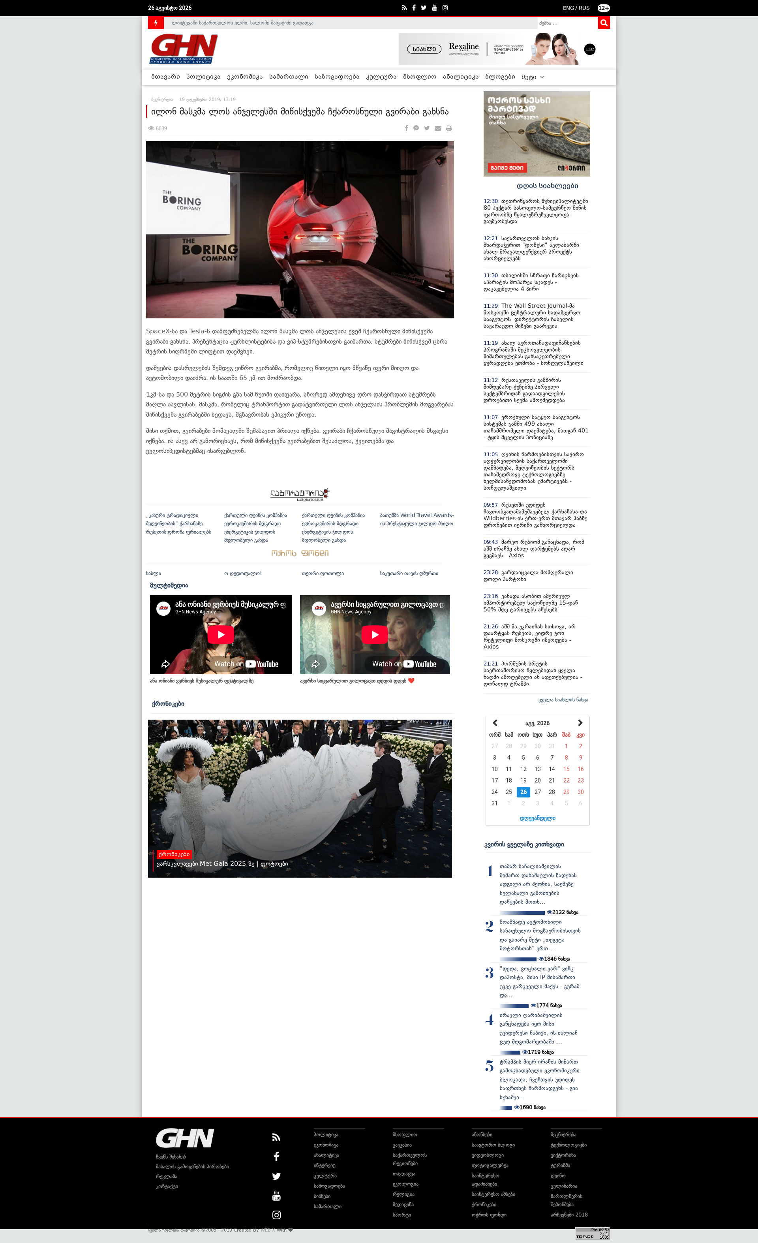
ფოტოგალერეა (490, 1165)
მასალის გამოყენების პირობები (192, 1167)
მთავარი (165, 77)
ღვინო (558, 1176)
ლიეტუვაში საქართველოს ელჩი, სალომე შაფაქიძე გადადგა (242, 23)
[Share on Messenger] (416, 129)
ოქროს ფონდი (489, 1215)
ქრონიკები (168, 703)
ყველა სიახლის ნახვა (563, 700)
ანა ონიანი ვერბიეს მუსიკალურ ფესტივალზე (201, 681)
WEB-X (268, 1230)
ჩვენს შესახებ (171, 1157)
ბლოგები (500, 77)
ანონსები (482, 1135)
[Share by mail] (438, 129)
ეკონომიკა (245, 77)
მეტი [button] (530, 77)
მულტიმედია (169, 585)
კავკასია (402, 1145)
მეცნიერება (563, 1135)
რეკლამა (166, 1176)
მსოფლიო (420, 77)
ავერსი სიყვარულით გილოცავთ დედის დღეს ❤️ (357, 681)
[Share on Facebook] (406, 129)
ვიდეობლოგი (488, 1155)
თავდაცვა (404, 1174)
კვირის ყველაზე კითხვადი (524, 844)
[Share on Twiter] (427, 129)
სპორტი (402, 1215)
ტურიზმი (560, 1165)
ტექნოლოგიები (569, 1145)
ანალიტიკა (461, 77)
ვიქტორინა (563, 1155)
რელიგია (404, 1194)
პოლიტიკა (203, 77)
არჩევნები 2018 (569, 1215)
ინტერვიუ (325, 1165)
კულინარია (564, 1186)
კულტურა (381, 77)
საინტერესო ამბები (493, 1194)
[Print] (449, 129)
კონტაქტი (167, 1186)
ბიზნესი (322, 1196)
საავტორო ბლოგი (493, 1145)
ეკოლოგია (405, 1184)
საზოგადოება (337, 77)
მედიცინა (403, 1204)
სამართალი (288, 77)
